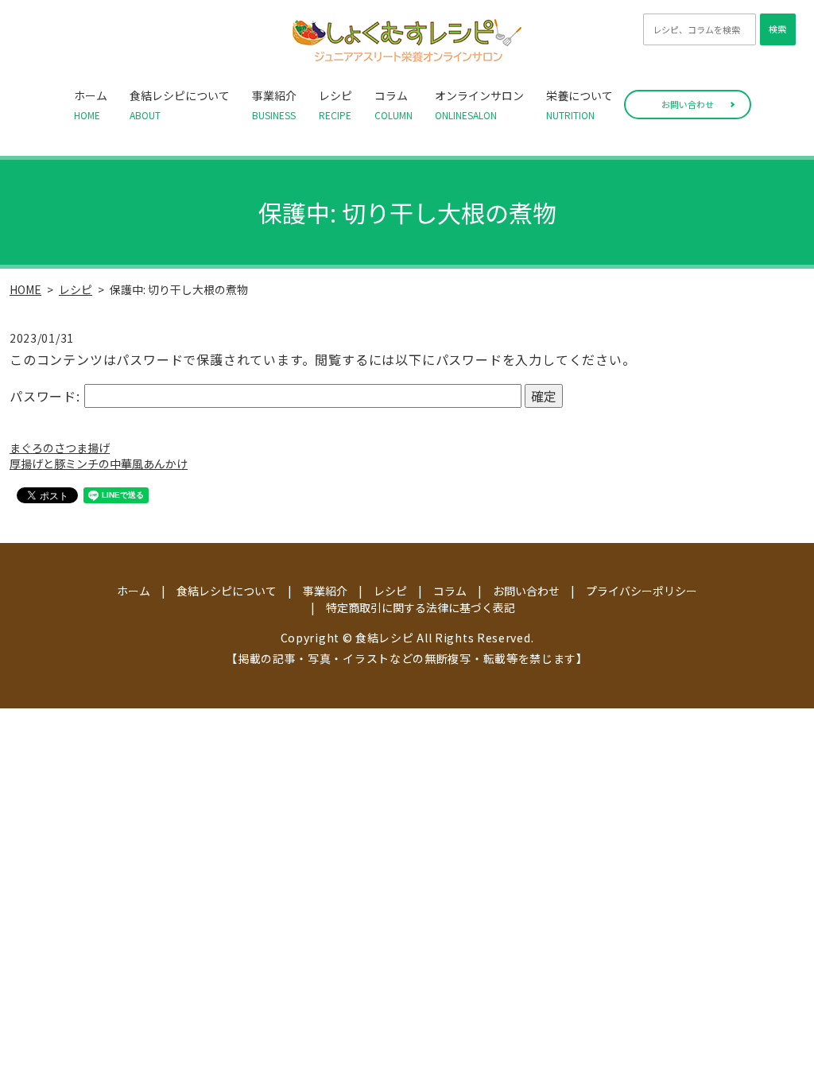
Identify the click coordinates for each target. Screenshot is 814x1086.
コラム (393, 104)
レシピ (335, 104)
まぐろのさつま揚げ (60, 448)
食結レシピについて (180, 104)
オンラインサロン (479, 104)
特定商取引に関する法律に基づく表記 (420, 607)
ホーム (90, 104)
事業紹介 (274, 104)
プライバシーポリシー (641, 591)
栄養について (579, 104)
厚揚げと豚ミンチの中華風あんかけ (99, 463)
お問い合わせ (687, 104)
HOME (25, 289)
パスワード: (47, 395)
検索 (777, 28)
